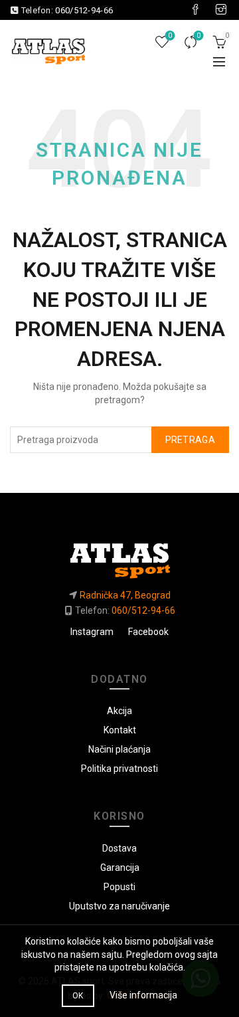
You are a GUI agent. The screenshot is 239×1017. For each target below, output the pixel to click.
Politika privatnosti (119, 768)
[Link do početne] (119, 555)
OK (78, 995)
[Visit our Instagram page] (221, 10)
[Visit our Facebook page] (195, 10)
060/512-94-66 (84, 10)
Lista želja (170, 35)
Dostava (119, 848)
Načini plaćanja (119, 749)
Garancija (119, 867)
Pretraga (190, 439)
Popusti (119, 886)
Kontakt (120, 730)
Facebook (148, 631)
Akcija (119, 710)
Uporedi (198, 35)
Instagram (92, 631)
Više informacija (143, 995)
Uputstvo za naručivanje (119, 906)
